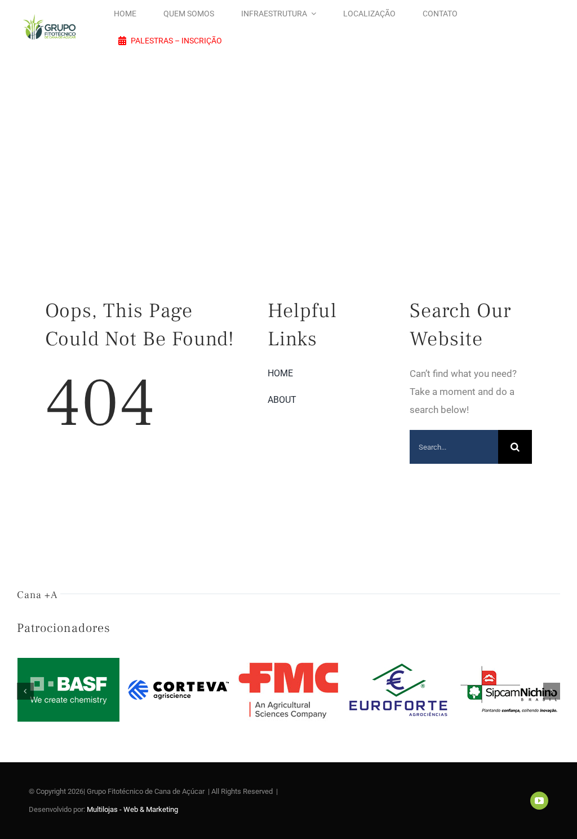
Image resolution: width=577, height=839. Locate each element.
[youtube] (539, 801)
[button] (25, 691)
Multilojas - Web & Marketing (132, 809)
